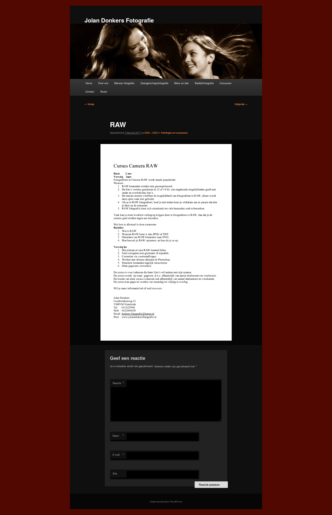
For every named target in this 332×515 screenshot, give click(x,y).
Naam (118, 436)
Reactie (118, 383)
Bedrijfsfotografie (204, 83)
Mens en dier (181, 83)
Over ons (103, 83)
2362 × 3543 (151, 132)
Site (115, 473)
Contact (89, 91)
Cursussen (226, 83)
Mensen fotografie (124, 83)
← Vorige (89, 104)
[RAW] (166, 242)
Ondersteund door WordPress (166, 501)
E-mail (118, 455)
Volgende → (241, 104)
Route (103, 91)
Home (88, 83)
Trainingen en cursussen (174, 132)
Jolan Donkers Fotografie (119, 20)
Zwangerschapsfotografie (154, 83)
